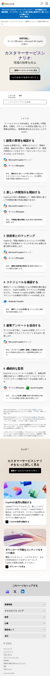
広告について (7, 669)
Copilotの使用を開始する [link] (19, 521)
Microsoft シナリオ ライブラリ (12, 21)
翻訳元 (35, 410)
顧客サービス (30, 21)
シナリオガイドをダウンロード (24, 77)
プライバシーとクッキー (11, 657)
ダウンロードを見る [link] (17, 566)
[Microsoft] (9, 4)
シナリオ (12, 95)
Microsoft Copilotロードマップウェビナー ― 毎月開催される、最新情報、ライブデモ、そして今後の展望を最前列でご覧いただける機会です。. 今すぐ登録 (25, 13)
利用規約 (6, 660)
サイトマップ (7, 649)
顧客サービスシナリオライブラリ (24, 470)
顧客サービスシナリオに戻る (26, 70)
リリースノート (8, 651)
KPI (20, 95)
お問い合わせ (7, 654)
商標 (4, 666)
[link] (25, 490)
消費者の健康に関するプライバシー (14, 663)
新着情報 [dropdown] (8, 604)
